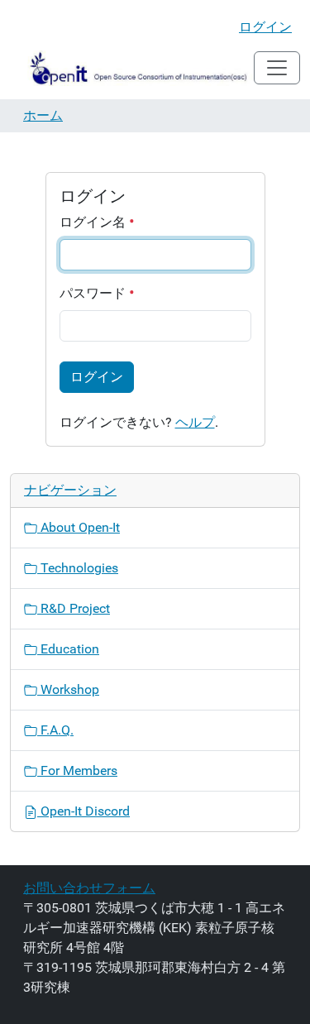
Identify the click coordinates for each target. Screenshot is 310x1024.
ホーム (43, 115)
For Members (77, 770)
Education (68, 649)
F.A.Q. (55, 730)
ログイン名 (94, 222)
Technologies (77, 568)
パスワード (94, 293)
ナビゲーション (70, 490)
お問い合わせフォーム (89, 888)
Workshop (68, 689)
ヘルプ (195, 422)
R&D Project (73, 608)
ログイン (265, 27)
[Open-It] (132, 68)
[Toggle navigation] (277, 67)
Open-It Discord (83, 811)
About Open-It (78, 527)
